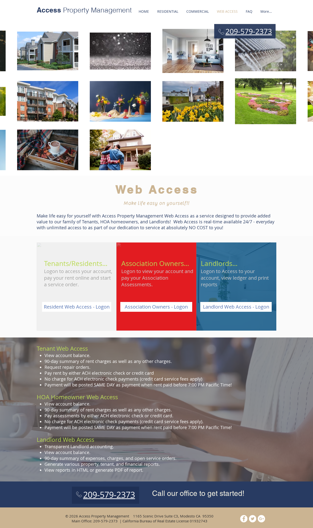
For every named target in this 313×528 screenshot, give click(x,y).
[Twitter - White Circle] (252, 518)
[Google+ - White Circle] (261, 518)
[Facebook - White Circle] (243, 518)
